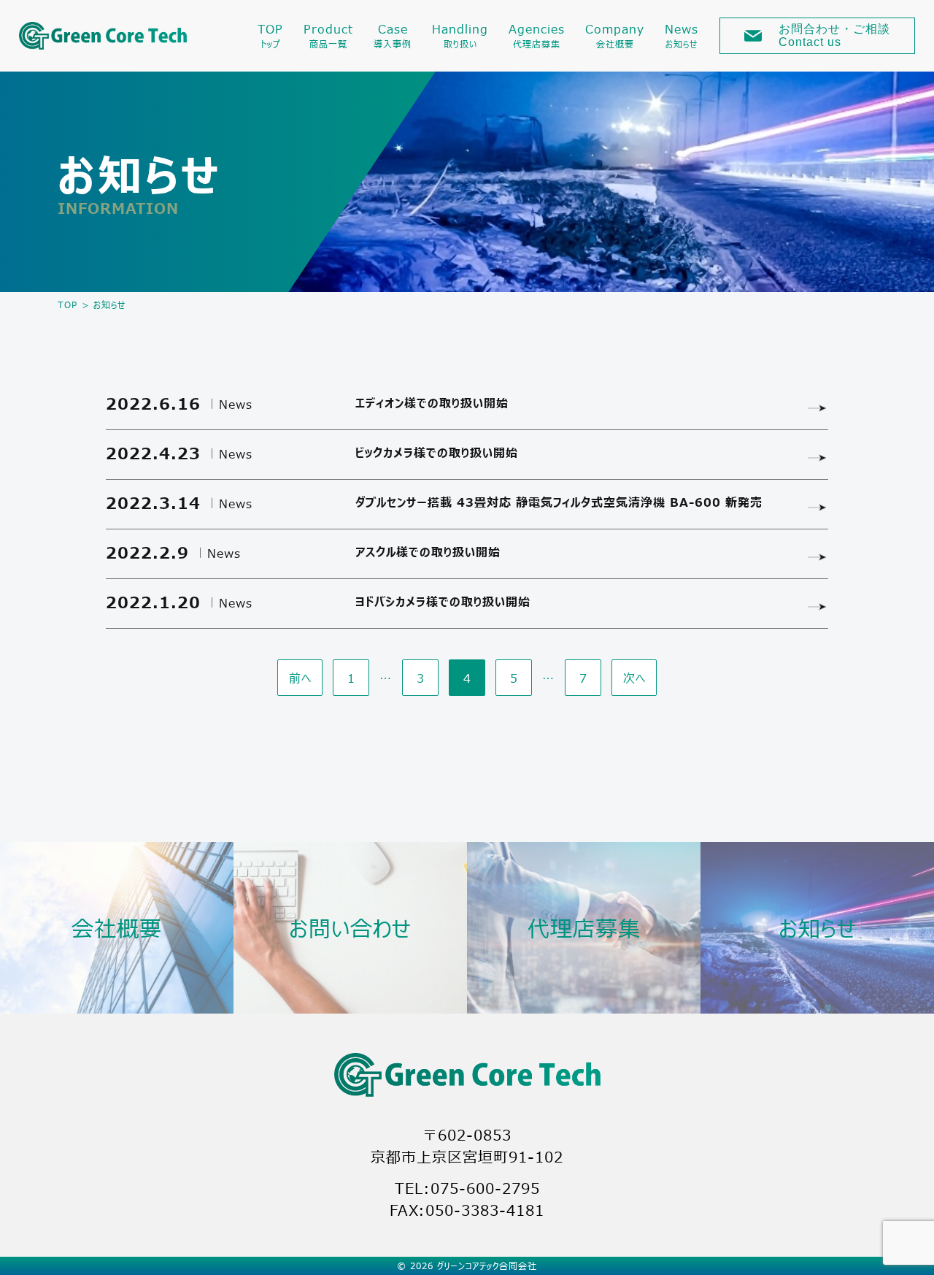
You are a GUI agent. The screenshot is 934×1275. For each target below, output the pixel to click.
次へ (634, 677)
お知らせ (817, 927)
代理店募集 (584, 927)
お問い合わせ (350, 927)
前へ (300, 677)
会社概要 (117, 927)
